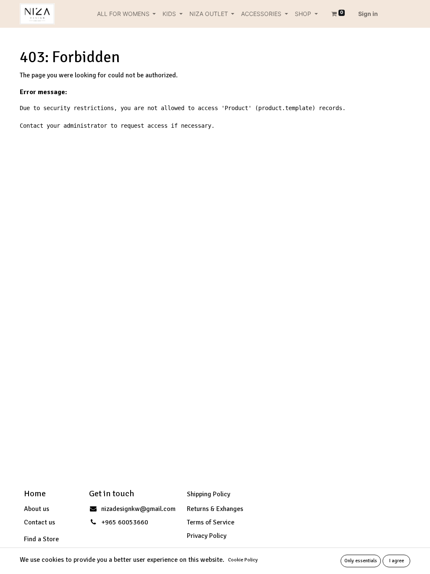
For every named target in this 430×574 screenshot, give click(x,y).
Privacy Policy (206, 536)
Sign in (368, 13)
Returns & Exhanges (215, 509)
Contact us (39, 522)
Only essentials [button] (360, 561)
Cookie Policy (243, 560)
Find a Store (41, 539)
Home (35, 493)
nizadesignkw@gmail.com (138, 509)
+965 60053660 (124, 522)
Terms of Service (210, 522)
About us (36, 509)
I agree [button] (396, 561)
